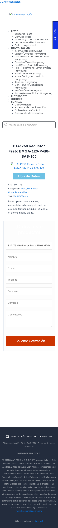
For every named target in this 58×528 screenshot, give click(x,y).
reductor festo (20, 196)
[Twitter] (26, 431)
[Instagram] (39, 431)
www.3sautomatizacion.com (29, 511)
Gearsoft (39, 521)
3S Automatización (10, 1)
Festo (23, 188)
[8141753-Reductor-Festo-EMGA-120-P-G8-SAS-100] (29, 165)
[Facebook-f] (19, 431)
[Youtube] (32, 431)
